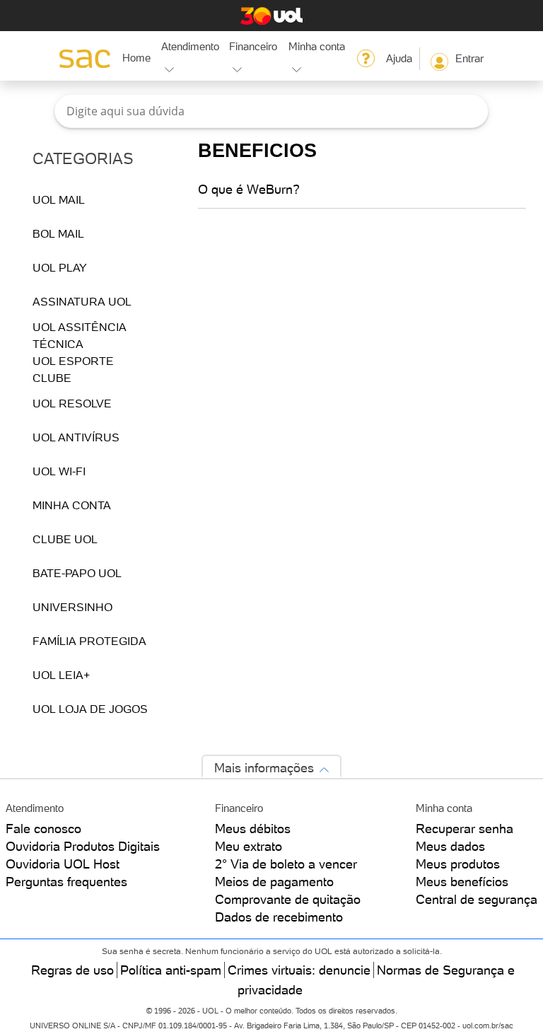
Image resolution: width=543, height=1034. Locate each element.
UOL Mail (59, 199)
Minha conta (72, 505)
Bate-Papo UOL (77, 573)
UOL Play (60, 267)
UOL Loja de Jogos (90, 709)
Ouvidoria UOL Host (62, 864)
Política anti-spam (170, 970)
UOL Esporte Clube (73, 369)
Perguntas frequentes (66, 881)
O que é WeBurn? (249, 189)
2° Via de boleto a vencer (286, 864)
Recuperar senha (464, 828)
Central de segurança (476, 899)
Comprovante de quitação (288, 899)
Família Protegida (89, 641)
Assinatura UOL (82, 301)
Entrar (469, 58)
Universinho (72, 607)
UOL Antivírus (76, 437)
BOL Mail (58, 233)
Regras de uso (72, 970)
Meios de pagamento (274, 881)
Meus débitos (253, 828)
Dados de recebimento (279, 917)
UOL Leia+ (61, 675)
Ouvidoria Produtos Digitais (83, 846)
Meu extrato (248, 846)
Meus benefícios (462, 881)
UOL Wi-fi (59, 471)
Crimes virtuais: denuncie (299, 970)
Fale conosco (43, 828)
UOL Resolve (72, 403)
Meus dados (450, 846)
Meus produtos (458, 864)
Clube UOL (65, 539)
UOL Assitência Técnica (80, 335)
